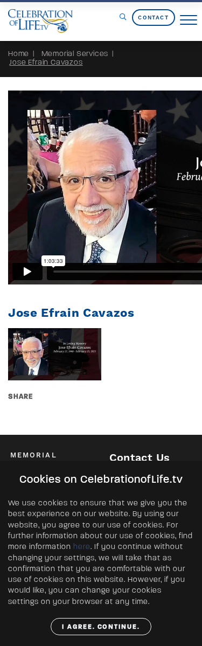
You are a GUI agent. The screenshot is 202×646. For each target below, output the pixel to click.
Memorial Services (75, 53)
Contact (153, 17)
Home (18, 53)
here (81, 546)
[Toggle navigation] (188, 20)
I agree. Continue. (101, 626)
